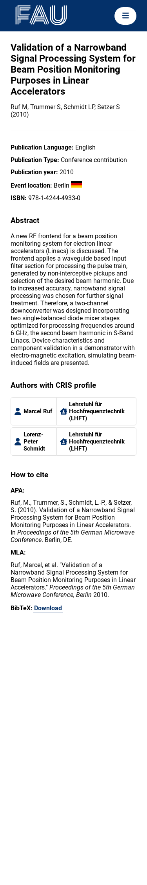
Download (48, 608)
